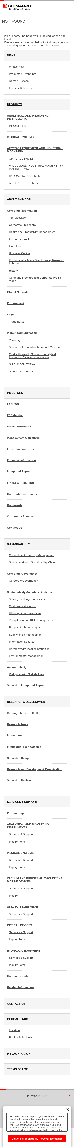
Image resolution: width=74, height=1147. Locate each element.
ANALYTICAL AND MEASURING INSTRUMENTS (28, 117)
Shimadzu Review (19, 780)
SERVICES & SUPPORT (22, 801)
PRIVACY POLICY (18, 1053)
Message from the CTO (22, 713)
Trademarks (16, 321)
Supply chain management (25, 634)
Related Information (20, 987)
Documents (14, 505)
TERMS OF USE (17, 1069)
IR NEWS (13, 404)
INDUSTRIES (17, 125)
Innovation (14, 735)
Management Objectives (23, 437)
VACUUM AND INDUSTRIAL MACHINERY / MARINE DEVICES (36, 167)
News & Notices (19, 80)
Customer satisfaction (22, 606)
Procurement (15, 303)
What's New (16, 66)
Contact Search (17, 976)
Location (14, 1030)
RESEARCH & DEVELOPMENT (27, 701)
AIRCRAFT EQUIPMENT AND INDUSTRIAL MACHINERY (35, 150)
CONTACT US (16, 1003)
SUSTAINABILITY (18, 544)
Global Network (17, 292)
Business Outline (19, 253)
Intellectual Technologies (24, 746)
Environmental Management (26, 655)
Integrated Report (19, 471)
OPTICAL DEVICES (21, 158)
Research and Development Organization (34, 769)
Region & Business (21, 1037)
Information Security (21, 641)
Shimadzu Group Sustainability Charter (33, 562)
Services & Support (21, 834)
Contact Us (14, 527)
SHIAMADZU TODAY (22, 364)
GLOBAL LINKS (17, 1019)
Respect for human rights (25, 627)
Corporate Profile (19, 239)
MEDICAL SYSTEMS (20, 137)
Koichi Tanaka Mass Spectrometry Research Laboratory (36, 262)
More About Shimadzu (22, 332)
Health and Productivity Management (32, 231)
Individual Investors (20, 449)
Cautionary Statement (21, 516)
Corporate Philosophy (22, 224)
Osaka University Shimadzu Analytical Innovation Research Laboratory (32, 356)
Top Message (17, 217)
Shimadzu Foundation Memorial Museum (35, 347)
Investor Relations (20, 88)
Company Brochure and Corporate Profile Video (35, 279)
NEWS (11, 55)
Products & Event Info (22, 73)
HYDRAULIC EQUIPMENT (25, 175)
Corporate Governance (22, 494)
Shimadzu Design (19, 758)
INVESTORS (15, 392)
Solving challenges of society (27, 599)
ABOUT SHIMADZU (19, 199)
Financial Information (21, 460)
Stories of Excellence (22, 371)
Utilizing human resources (25, 613)
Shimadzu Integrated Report (26, 685)
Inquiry (13, 895)
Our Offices (16, 246)
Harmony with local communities (29, 648)
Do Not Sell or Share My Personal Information (37, 1138)
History (13, 270)
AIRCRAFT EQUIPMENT (24, 183)
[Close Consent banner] (68, 1109)
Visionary (15, 340)
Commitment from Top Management (31, 555)
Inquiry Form (17, 841)
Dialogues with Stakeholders (26, 674)
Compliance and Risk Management (31, 620)
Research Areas (17, 724)
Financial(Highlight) (20, 482)
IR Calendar (15, 415)
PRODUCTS (14, 104)
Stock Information (19, 426)
